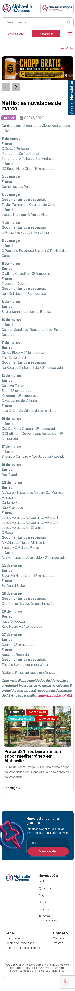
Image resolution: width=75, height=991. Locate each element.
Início (42, 881)
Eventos (44, 909)
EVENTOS (9, 117)
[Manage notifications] (65, 982)
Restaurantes (46, 718)
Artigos (43, 895)
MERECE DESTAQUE (20, 718)
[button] (70, 33)
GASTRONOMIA (37, 712)
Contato (44, 902)
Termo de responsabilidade (50, 918)
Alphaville (16, 712)
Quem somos (47, 888)
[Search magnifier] (69, 22)
